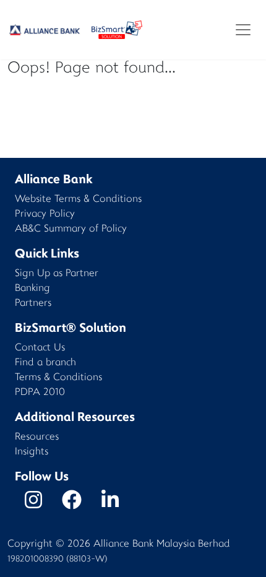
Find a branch (45, 363)
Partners (33, 304)
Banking (32, 289)
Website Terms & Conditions (78, 200)
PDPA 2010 (40, 393)
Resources (37, 437)
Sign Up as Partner (56, 274)
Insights (31, 452)
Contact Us (40, 348)
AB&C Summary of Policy (71, 229)
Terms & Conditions (58, 378)
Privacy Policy (45, 214)
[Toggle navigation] (243, 29)
